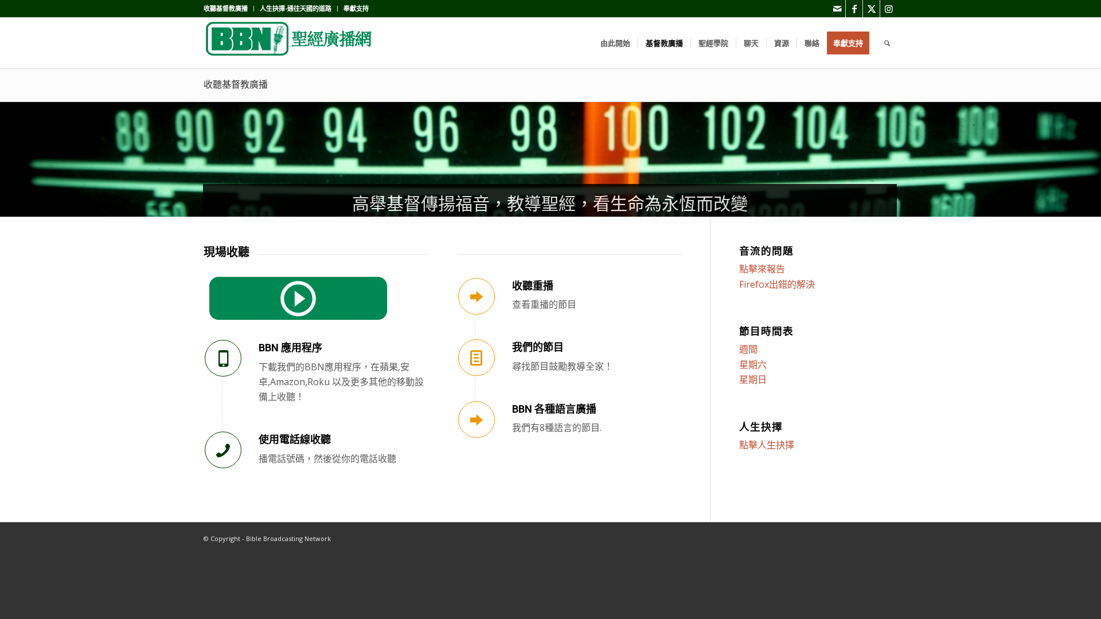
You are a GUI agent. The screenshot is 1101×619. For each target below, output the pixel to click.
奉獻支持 (356, 8)
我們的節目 (538, 347)
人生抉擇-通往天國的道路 (295, 8)
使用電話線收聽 (295, 439)
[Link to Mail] (837, 8)
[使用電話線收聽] (223, 450)
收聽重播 (532, 286)
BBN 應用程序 (290, 348)
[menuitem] (229, 8)
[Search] (887, 43)
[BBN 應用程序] (223, 358)
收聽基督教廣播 (226, 8)
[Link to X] (871, 8)
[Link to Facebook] (854, 8)
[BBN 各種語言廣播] (476, 419)
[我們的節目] (476, 357)
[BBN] (290, 43)
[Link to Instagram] (888, 8)
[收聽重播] (476, 296)
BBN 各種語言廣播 (554, 409)
